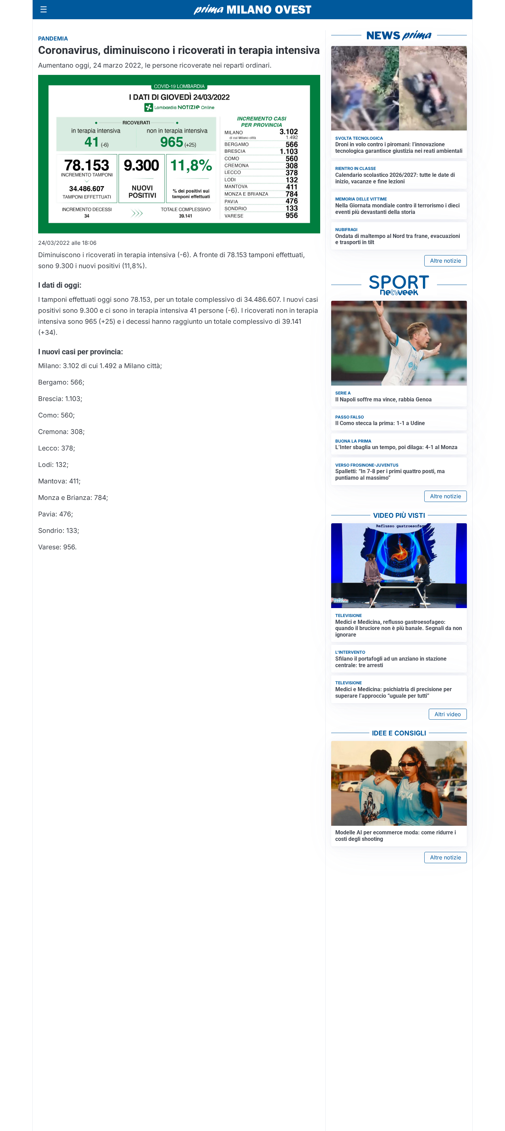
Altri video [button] (448, 714)
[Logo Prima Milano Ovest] (252, 9)
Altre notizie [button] (445, 260)
